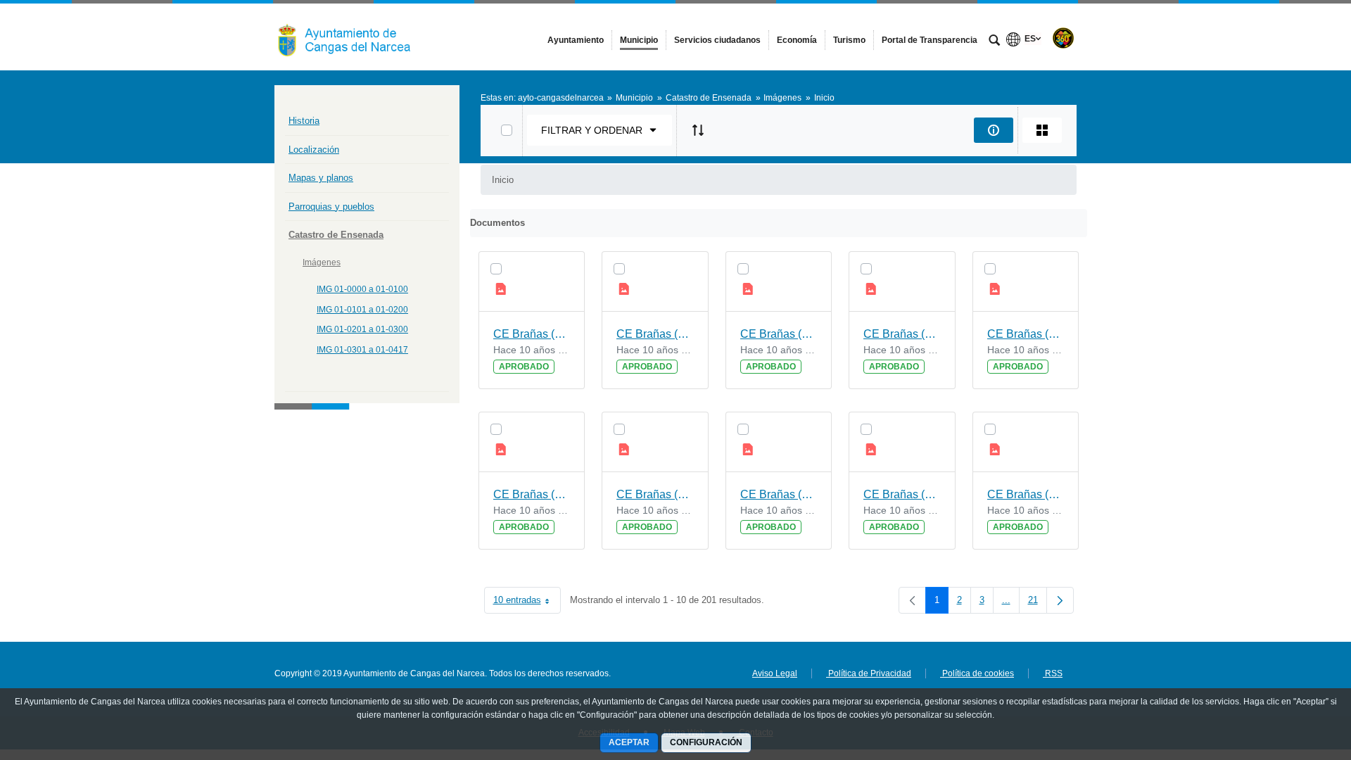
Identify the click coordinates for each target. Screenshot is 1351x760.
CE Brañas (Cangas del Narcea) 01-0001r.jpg (532, 494)
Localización (313, 149)
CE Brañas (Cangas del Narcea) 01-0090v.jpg (532, 334)
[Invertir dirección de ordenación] (698, 130)
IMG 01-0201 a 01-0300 (362, 329)
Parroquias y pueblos (331, 206)
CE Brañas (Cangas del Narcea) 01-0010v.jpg (779, 494)
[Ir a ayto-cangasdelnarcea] (351, 36)
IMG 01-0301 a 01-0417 (362, 350)
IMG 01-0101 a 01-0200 (362, 310)
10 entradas (527, 603)
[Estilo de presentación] (1042, 130)
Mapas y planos (320, 177)
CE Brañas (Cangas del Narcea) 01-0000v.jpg (902, 334)
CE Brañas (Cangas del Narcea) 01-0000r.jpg (1026, 334)
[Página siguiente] (1060, 600)
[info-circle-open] (993, 130)
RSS (1053, 673)
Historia (303, 120)
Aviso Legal (774, 673)
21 (1037, 603)
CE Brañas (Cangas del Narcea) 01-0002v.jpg (655, 494)
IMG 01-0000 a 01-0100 (362, 289)
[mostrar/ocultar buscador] (994, 41)
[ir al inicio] (1295, 675)
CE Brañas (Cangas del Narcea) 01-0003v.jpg (779, 334)
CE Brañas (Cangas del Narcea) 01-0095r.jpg (902, 494)
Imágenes (322, 262)
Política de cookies (977, 673)
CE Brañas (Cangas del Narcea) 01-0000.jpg (655, 334)
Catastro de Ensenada (335, 234)
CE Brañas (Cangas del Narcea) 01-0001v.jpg (1026, 494)
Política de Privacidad (868, 673)
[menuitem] (575, 40)
